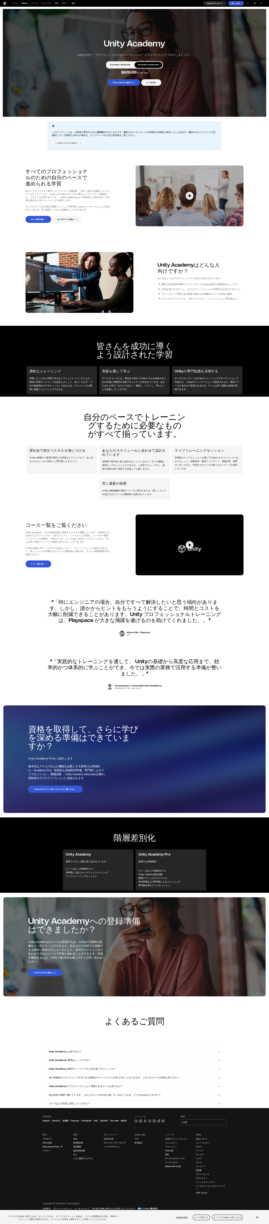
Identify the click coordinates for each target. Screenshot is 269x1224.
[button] (215, 3)
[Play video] (190, 195)
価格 (73, 3)
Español (104, 1120)
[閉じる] (257, 1217)
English (46, 1120)
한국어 (124, 1120)
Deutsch (56, 1120)
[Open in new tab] (61, 1147)
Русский (114, 1120)
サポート (65, 3)
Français (75, 1120)
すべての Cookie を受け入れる (228, 1217)
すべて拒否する (201, 1217)
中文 (96, 1120)
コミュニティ (46, 3)
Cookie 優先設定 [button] (150, 1208)
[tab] (120, 65)
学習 (56, 3)
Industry (24, 3)
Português (86, 1120)
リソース (34, 3)
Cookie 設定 (182, 1217)
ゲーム (15, 3)
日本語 (65, 1120)
